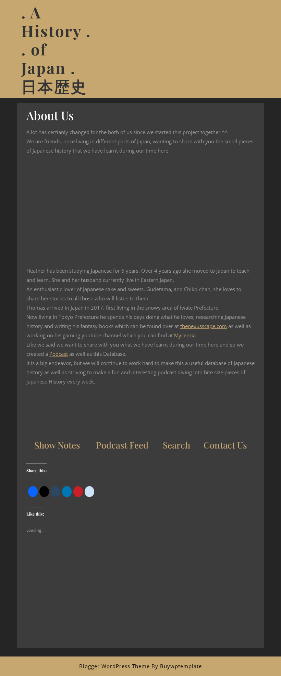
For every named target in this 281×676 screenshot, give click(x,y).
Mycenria (185, 335)
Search (176, 445)
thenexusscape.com (203, 326)
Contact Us (225, 445)
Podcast (58, 353)
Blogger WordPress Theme (114, 666)
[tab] (254, 48)
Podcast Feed (122, 445)
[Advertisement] (140, 600)
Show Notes (57, 445)
